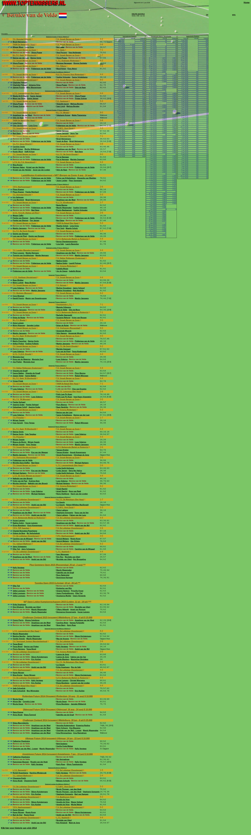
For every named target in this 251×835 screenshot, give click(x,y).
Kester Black (18, 152)
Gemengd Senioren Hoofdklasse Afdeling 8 (57, 497)
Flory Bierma (80, 373)
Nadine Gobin (61, 261)
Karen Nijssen (18, 673)
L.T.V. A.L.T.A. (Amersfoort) (24, 162)
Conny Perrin (18, 620)
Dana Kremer (18, 712)
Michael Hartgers (82, 463)
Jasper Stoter (18, 376)
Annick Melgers (62, 539)
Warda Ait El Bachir (21, 96)
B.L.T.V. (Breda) (62, 113)
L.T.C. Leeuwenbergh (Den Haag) (26, 93)
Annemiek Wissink (63, 331)
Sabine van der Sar (78, 657)
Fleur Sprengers (75, 181)
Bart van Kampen (81, 794)
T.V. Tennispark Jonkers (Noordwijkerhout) (30, 641)
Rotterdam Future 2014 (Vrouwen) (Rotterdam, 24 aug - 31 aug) (53, 696)
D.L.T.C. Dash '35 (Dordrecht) (24, 55)
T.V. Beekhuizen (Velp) (65, 797)
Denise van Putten (31, 647)
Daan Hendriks (62, 407)
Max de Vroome (62, 639)
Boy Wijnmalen (33, 691)
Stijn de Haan (80, 87)
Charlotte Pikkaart (20, 83)
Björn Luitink (18, 283)
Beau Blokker (18, 280)
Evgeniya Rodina (83, 725)
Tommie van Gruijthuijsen (23, 255)
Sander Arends (19, 639)
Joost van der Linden (41, 170)
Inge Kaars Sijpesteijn (82, 397)
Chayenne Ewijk (19, 778)
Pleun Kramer (18, 189)
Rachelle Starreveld (64, 315)
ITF (207, 15)
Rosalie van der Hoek (39, 762)
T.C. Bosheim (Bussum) (22, 293)
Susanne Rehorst (63, 318)
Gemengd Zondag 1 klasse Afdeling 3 (57, 36)
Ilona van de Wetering (21, 359)
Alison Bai (17, 702)
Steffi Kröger (18, 149)
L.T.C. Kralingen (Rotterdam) (67, 61)
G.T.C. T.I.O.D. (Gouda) (22, 354)
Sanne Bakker (18, 373)
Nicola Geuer (18, 699)
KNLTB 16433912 (138, 14)
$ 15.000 (88, 617)
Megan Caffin (18, 216)
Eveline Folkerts (32, 344)
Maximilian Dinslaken (79, 659)
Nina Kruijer (17, 165)
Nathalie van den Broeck (22, 478)
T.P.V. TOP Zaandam (21, 528)
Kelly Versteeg (18, 568)
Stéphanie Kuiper (63, 115)
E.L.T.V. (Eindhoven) (64, 203)
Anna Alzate (17, 715)
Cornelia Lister (29, 702)
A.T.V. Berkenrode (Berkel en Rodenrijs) (72, 239)
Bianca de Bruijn (19, 442)
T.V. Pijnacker (18, 418)
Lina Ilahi (60, 244)
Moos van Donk (19, 98)
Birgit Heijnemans (20, 42)
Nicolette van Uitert (72, 557)
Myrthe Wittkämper (32, 149)
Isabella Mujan (62, 269)
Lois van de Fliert (20, 236)
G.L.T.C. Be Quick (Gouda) (67, 154)
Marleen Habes (19, 167)
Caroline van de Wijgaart (23, 539)
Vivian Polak (18, 381)
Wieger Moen (18, 47)
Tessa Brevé (17, 644)
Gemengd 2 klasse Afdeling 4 (57, 365)
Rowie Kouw (75, 539)
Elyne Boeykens (19, 525)
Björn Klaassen (19, 325)
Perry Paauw (80, 473)
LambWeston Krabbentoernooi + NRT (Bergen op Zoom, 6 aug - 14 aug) (57, 175)
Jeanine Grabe (18, 405)
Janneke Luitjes (33, 325)
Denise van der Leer (21, 58)
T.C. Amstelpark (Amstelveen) (25, 80)
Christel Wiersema (77, 680)
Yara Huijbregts (75, 53)
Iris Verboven (18, 197)
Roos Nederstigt (62, 575)
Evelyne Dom (34, 481)
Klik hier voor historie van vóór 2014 (19, 828)
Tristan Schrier (81, 98)
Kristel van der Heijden (35, 167)
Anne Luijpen (18, 323)
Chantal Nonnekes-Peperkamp (25, 531)
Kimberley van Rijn (64, 588)
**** (89, 602)
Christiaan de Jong (81, 455)
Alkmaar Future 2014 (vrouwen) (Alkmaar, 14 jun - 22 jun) (53, 738)
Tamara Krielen (62, 450)
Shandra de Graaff (20, 371)
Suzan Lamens (19, 520)
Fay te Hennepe (62, 157)
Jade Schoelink (19, 688)
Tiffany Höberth (62, 610)
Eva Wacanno (74, 728)
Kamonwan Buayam (21, 762)
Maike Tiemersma (79, 115)
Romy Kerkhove (62, 494)
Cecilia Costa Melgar (64, 746)
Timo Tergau (29, 423)
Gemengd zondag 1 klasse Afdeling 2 (57, 184)
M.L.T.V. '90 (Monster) (21, 399)
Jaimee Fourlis (19, 87)
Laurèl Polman (75, 263)
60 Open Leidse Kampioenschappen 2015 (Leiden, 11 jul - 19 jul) (56, 602)
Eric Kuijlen (36, 659)
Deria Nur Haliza (75, 471)
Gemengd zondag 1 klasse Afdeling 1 (57, 248)
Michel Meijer (76, 805)
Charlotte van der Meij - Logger (68, 730)
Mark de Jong (74, 823)
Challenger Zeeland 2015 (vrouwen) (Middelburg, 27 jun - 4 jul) (53, 617)
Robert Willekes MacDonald (77, 505)
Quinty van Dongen (20, 234)
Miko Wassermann (33, 87)
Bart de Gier (17, 815)
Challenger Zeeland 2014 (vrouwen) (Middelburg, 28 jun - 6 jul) (53, 720)
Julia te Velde (61, 310)
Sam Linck (60, 106)
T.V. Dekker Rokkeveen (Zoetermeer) (70, 258)
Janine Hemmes (33, 636)
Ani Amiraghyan (62, 759)
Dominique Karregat (64, 578)
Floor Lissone (18, 253)
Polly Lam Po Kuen (64, 394)
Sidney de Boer (19, 533)
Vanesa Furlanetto (77, 623)
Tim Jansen (34, 220)
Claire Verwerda (79, 596)
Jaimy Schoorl (79, 288)
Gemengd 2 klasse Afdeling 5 (57, 302)
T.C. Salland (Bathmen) (22, 544)
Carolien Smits (19, 147)
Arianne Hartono (63, 591)
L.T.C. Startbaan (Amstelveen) (25, 277)
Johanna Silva (34, 85)
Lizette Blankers (62, 659)
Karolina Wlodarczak (38, 773)
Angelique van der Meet (22, 115)
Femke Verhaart (19, 402)
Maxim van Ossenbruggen (36, 298)
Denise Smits (35, 58)
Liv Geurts (60, 502)
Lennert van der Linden (80, 683)
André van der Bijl (38, 505)
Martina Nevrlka (19, 636)
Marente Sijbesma (63, 307)
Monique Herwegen (64, 63)
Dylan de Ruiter (19, 318)
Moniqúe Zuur (18, 357)
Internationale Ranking (129, 36)
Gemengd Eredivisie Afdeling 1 (57, 768)
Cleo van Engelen (20, 126)
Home (247, 2)
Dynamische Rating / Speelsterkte (161, 36)
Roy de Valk (76, 667)
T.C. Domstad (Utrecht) (22, 39)
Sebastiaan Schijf (20, 407)
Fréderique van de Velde (41, 69)
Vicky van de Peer (20, 481)
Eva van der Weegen (39, 452)
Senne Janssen (62, 131)
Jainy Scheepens (20, 547)
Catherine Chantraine (21, 741)
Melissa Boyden (76, 104)
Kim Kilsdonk (18, 607)
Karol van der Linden (79, 494)
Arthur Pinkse (18, 344)
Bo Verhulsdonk (33, 533)
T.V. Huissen (61, 285)
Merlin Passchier (19, 341)
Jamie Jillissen (36, 218)
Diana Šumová (30, 715)
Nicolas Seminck (19, 483)
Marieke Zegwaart (77, 159)
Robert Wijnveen (81, 376)
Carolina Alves (62, 623)
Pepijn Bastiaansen (64, 210)
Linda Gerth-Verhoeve (65, 468)
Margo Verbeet (77, 802)
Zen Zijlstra (75, 541)
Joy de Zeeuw (61, 271)
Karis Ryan (71, 625)
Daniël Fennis (18, 298)
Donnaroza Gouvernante (66, 612)
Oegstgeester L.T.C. (64, 305)
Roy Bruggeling (79, 559)
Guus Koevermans (34, 525)
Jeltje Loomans (19, 591)
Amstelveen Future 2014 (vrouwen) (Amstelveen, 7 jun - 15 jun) (53, 754)
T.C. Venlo (60, 50)
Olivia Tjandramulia (75, 764)
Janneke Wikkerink (78, 704)
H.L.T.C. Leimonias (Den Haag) (68, 392)
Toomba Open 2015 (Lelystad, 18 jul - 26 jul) (56, 583)
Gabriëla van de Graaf (65, 573)
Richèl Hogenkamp (20, 773)
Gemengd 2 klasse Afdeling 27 (57, 426)
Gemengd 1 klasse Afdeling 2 (57, 275)
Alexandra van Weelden (86, 178)
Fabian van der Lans (78, 515)
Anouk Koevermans (78, 452)
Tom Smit (60, 228)
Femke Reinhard (32, 192)
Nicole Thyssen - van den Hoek (68, 789)
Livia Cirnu (29, 47)
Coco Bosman (18, 296)
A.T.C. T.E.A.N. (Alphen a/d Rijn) (26, 213)
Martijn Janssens (20, 228)
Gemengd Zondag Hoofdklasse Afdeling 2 (57, 72)
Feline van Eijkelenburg (66, 178)
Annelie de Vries (63, 800)
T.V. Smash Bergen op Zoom (68, 39)
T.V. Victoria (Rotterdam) (66, 266)
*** (84, 565)
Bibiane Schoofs (63, 781)
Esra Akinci (72, 69)
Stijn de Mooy (74, 310)
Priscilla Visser (77, 591)
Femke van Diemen (20, 218)
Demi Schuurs (62, 728)
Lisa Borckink (18, 200)
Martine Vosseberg (63, 288)
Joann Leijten (61, 181)
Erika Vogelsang (19, 605)
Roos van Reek (75, 491)
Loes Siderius (18, 288)
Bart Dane (60, 47)
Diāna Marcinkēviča (20, 723)
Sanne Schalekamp (79, 77)
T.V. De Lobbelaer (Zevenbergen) (26, 500)
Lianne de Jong (62, 654)
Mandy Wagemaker (64, 208)
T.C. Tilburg (61, 66)
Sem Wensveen (62, 554)
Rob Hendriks (78, 291)
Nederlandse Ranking (192, 36)
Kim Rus (59, 557)
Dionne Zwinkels (80, 63)
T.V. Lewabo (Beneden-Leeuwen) (26, 250)
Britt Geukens (61, 744)
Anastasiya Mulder (63, 596)
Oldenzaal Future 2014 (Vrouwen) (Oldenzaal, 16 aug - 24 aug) (53, 709)
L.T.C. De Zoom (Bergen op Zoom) (27, 476)
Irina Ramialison (80, 733)
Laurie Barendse (72, 244)
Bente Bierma (61, 205)
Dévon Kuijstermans (83, 636)
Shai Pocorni (61, 53)
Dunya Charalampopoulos (66, 242)
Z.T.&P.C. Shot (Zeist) (64, 128)
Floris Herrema (19, 649)
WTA (234, 15)
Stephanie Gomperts (64, 513)
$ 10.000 (89, 696)
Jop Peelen (17, 362)
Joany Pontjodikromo (65, 593)
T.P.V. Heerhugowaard (21, 187)
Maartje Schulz (62, 226)
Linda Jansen (61, 471)
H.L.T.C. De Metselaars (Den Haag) (70, 500)
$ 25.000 (88, 720)
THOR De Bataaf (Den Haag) (24, 45)
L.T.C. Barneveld (19, 770)
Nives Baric (60, 625)
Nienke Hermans (32, 253)
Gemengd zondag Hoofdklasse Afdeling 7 (57, 784)
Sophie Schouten (63, 77)
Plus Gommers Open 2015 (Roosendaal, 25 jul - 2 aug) (56, 565)
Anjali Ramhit (61, 489)
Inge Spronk (18, 423)
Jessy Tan (74, 133)
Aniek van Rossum (77, 610)
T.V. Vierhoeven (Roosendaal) (68, 328)
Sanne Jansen (36, 96)
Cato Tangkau (30, 434)
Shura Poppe (36, 53)
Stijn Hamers (61, 333)
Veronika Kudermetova (65, 725)
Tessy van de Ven (82, 513)
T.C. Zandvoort (62, 101)
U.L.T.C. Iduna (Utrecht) (22, 144)
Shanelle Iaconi (62, 104)
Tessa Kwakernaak (79, 352)
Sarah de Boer (62, 141)
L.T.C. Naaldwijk (62, 552)
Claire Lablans (62, 510)
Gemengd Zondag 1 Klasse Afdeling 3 (57, 110)
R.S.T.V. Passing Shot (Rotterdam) (70, 75)
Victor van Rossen (79, 318)
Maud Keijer (61, 69)
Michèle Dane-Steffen (21, 463)
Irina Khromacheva (64, 733)
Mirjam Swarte (18, 420)
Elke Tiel (16, 549)
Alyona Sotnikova (32, 620)
